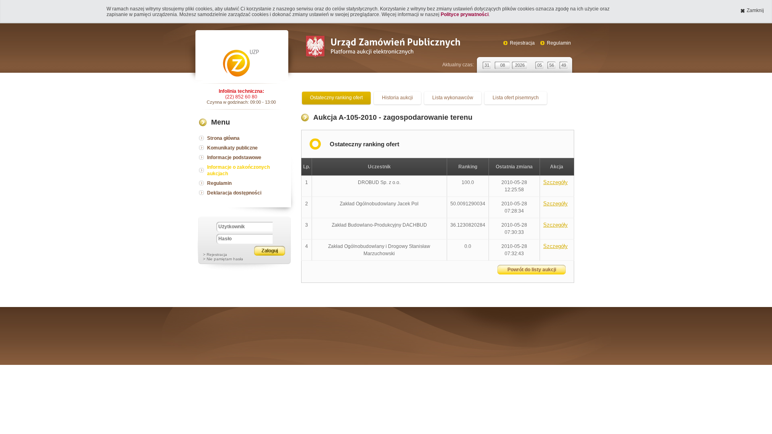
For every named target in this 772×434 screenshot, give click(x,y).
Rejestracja (522, 43)
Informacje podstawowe (234, 157)
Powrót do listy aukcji (531, 269)
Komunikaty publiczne (232, 148)
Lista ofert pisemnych (516, 97)
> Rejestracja (215, 254)
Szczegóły (555, 182)
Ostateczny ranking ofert (336, 97)
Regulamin (559, 43)
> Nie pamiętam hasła (223, 259)
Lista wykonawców (452, 97)
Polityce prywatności (465, 14)
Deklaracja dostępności (234, 193)
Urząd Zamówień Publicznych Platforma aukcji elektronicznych (382, 47)
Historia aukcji (397, 97)
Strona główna (223, 138)
